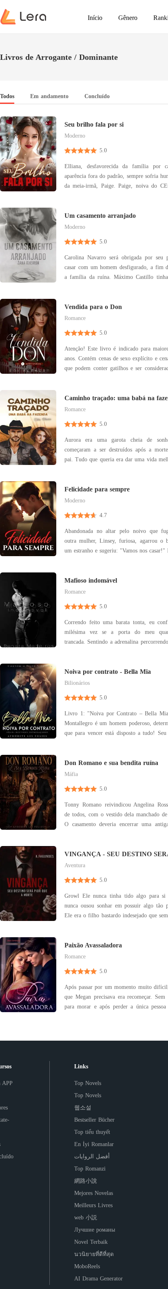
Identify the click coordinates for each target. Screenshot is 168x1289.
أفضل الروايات (92, 1156)
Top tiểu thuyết (92, 1132)
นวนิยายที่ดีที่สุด (94, 1254)
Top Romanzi (90, 1169)
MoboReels (87, 1266)
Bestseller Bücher (94, 1120)
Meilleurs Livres (93, 1205)
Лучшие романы (94, 1230)
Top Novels (87, 1083)
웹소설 (82, 1108)
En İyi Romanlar (94, 1144)
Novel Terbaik (91, 1242)
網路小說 (85, 1181)
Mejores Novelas (93, 1193)
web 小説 (85, 1217)
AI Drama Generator (98, 1279)
